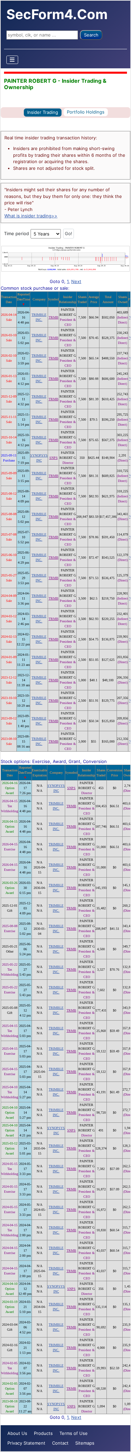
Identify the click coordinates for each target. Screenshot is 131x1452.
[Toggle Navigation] (12, 60)
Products (43, 1433)
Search (91, 35)
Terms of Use (73, 1433)
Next (76, 281)
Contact (60, 1443)
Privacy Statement (26, 1443)
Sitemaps (84, 1443)
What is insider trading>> (30, 215)
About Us (17, 1433)
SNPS (53, 458)
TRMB (53, 317)
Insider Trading (42, 112)
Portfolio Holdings (85, 112)
